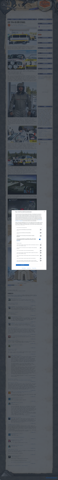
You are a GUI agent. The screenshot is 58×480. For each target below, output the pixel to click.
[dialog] (29, 240)
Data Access (29, 268)
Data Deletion (24, 268)
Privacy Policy (34, 268)
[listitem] (29, 227)
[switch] (40, 229)
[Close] (45, 212)
